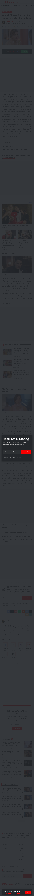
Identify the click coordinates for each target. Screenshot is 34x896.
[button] (28, 892)
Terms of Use (16, 893)
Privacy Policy (7, 893)
